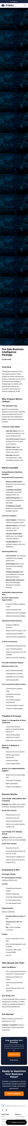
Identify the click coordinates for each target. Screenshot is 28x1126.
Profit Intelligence (20, 1116)
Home (3, 1116)
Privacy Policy (5, 1121)
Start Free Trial (14, 1054)
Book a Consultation (14, 1093)
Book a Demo (14, 1060)
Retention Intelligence (21, 1119)
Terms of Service (6, 1124)
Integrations (5, 1119)
